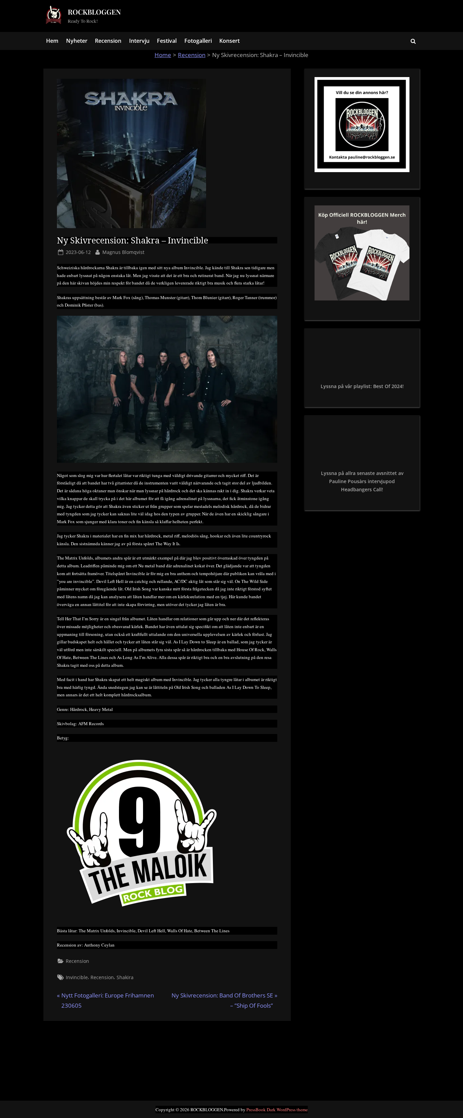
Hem (52, 40)
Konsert (229, 40)
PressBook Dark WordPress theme (277, 1109)
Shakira (125, 977)
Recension (108, 40)
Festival (167, 40)
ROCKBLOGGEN (94, 11)
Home (163, 55)
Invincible (77, 977)
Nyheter (76, 40)
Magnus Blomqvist (123, 252)
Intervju (139, 40)
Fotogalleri (198, 40)
